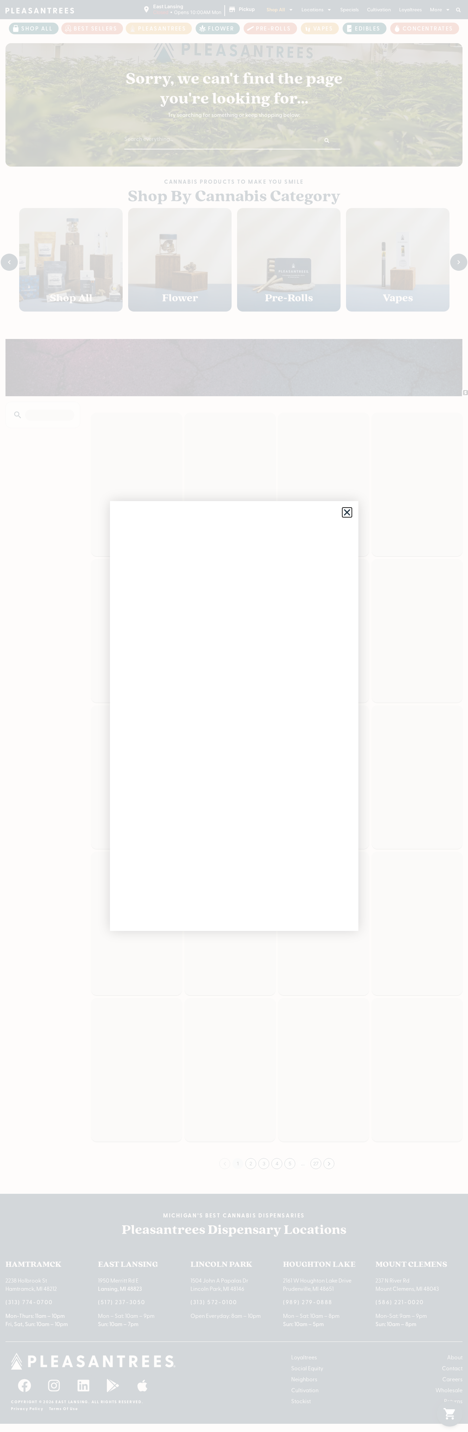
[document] (234, 716)
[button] (347, 512)
